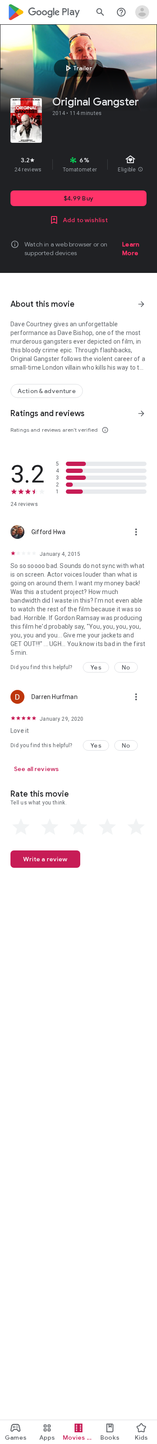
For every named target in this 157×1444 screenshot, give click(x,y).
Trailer (77, 68)
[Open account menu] (142, 12)
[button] (96, 667)
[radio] (20, 827)
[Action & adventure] (46, 390)
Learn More (130, 248)
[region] (78, 164)
